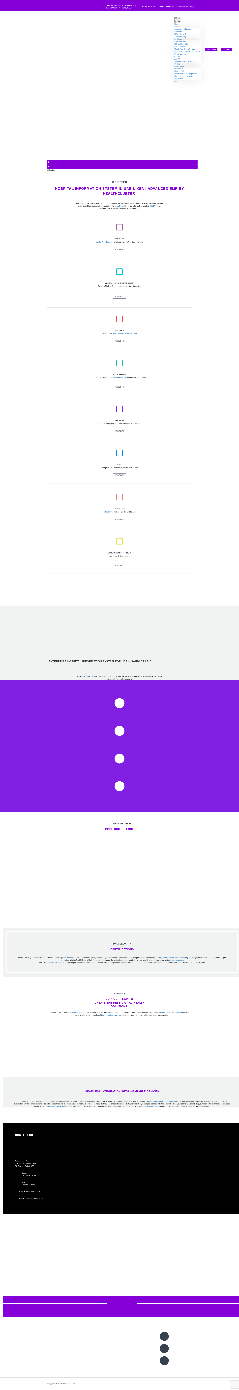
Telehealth (107, 512)
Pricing (177, 64)
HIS (151, 206)
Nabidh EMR (179, 71)
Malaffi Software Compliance (185, 73)
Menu (177, 18)
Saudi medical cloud (80, 1012)
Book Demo (211, 49)
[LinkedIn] (185, 1384)
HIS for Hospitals (181, 44)
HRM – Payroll (180, 34)
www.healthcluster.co (32, 1191)
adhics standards (175, 960)
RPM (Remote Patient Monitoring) (187, 51)
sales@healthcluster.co (34, 1198)
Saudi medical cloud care (112, 1015)
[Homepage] (36, 48)
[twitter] (21, 1145)
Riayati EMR (179, 78)
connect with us (122, 1302)
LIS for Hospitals (180, 46)
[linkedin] (29, 1145)
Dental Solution (180, 54)
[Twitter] (45, 5)
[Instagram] (53, 5)
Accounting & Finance (183, 29)
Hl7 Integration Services (183, 76)
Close (177, 21)
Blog (176, 81)
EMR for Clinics (180, 41)
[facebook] (16, 1145)
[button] (122, 162)
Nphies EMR (179, 68)
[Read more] (119, 704)
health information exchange (161, 1101)
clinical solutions (150, 1106)
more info (119, 249)
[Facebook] (49, 5)
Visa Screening (180, 36)
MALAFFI (53, 962)
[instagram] (25, 1145)
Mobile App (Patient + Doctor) (186, 49)
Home (176, 24)
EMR (118, 206)
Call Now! (226, 49)
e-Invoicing (178, 56)
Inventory (178, 31)
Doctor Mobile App (104, 242)
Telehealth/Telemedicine (184, 61)
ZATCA (177, 59)
